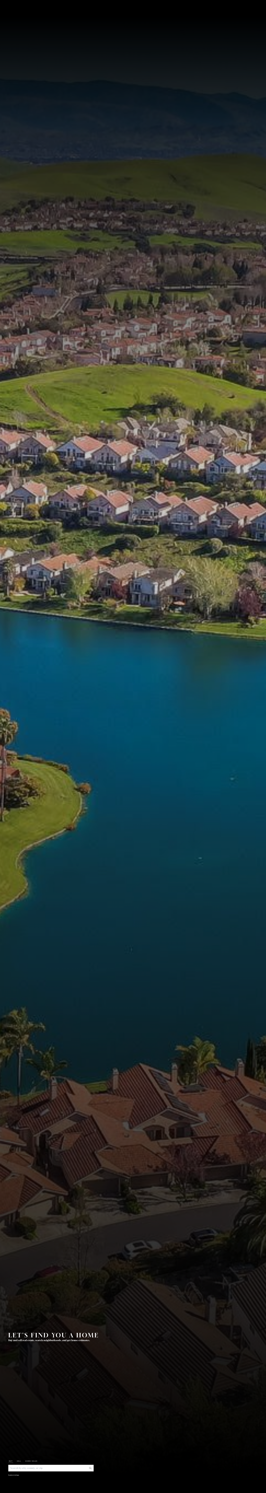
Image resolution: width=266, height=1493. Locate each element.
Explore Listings (13, 1475)
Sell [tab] (19, 1461)
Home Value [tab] (31, 1461)
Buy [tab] (11, 1461)
